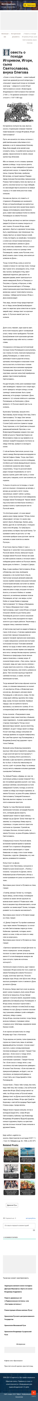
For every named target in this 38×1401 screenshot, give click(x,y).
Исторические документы (16, 35)
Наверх (34, 1396)
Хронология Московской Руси (15, 1325)
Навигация (31, 5)
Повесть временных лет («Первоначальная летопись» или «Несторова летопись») (16, 1301)
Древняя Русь (12, 1205)
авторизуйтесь (31, 1218)
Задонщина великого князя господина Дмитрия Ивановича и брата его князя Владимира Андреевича (18, 1289)
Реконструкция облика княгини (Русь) (18, 1310)
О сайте (26, 1387)
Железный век (4, 35)
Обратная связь (11, 1381)
